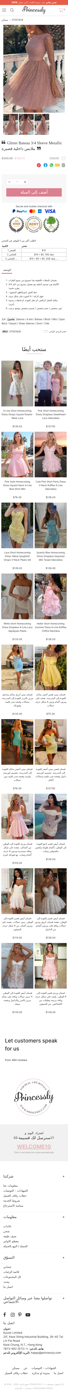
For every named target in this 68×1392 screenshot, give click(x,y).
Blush (47, 319)
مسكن (5, 19)
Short (39, 323)
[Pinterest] (21, 1315)
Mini (54, 319)
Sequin (13, 323)
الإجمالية (18, 1388)
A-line (30, 319)
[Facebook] (6, 1315)
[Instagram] (14, 1315)
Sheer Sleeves (26, 323)
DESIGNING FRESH (43, 1388)
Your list (54, 158)
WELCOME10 (34, 1146)
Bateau (38, 319)
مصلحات (28, 1388)
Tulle (46, 323)
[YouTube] (28, 1315)
